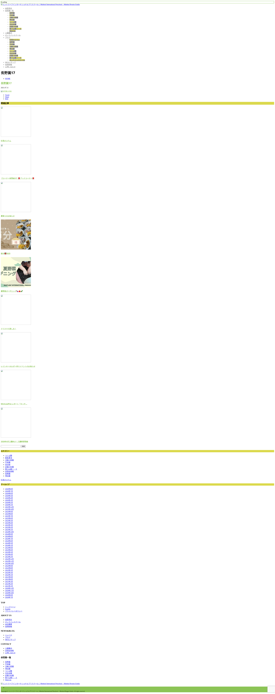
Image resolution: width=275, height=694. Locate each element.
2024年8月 (9, 536)
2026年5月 (9, 496)
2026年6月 (9, 493)
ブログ (7, 37)
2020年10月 (9, 593)
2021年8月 (9, 579)
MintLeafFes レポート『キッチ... (14, 404)
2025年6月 (9, 518)
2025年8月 (9, 514)
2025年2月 (9, 527)
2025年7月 (9, 516)
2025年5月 (9, 520)
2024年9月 (9, 534)
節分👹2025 (5, 253)
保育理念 (8, 8)
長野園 (12, 13)
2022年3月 (9, 572)
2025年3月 (9, 525)
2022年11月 (9, 561)
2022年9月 (9, 566)
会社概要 (8, 624)
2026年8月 (9, 489)
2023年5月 (9, 552)
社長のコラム (14, 40)
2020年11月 (9, 590)
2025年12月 (9, 507)
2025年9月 (9, 511)
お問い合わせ (10, 67)
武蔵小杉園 (13, 26)
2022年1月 (9, 575)
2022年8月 (9, 568)
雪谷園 (12, 20)
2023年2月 (9, 557)
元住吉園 (12, 24)
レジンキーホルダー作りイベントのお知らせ (18, 366)
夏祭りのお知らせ (8, 216)
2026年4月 (9, 498)
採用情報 (8, 65)
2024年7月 (9, 539)
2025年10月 (9, 509)
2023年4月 (9, 554)
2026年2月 (9, 502)
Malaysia (12, 31)
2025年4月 (9, 523)
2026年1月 (9, 505)
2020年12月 (9, 588)
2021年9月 (9, 577)
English (7, 609)
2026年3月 (9, 500)
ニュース (8, 635)
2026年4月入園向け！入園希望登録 (14, 441)
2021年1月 (9, 586)
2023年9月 (9, 548)
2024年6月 (9, 541)
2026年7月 (9, 491)
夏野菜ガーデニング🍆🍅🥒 (12, 291)
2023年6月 (9, 550)
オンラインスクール (13, 35)
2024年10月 (9, 532)
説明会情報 (9, 471)
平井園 (12, 15)
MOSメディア (10, 62)
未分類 (7, 464)
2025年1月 (9, 529)
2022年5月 (9, 570)
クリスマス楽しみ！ (8, 328)
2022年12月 (9, 559)
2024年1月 (9, 545)
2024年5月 (9, 543)
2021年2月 (9, 584)
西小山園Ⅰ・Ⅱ (15, 29)
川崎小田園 (13, 17)
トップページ (10, 607)
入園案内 (8, 33)
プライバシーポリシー (13, 611)
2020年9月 (9, 595)
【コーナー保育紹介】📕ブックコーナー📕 (17, 178)
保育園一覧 (9, 11)
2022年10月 (9, 563)
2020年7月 (9, 597)
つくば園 (12, 22)
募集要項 (8, 458)
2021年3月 (9, 581)
